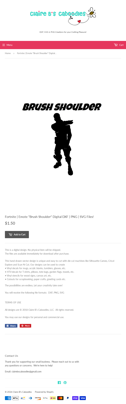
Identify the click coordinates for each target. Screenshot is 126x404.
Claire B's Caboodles (22, 392)
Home (8, 53)
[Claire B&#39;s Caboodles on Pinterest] (65, 383)
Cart (121, 45)
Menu (9, 45)
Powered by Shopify (44, 392)
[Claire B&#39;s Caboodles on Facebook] (59, 383)
